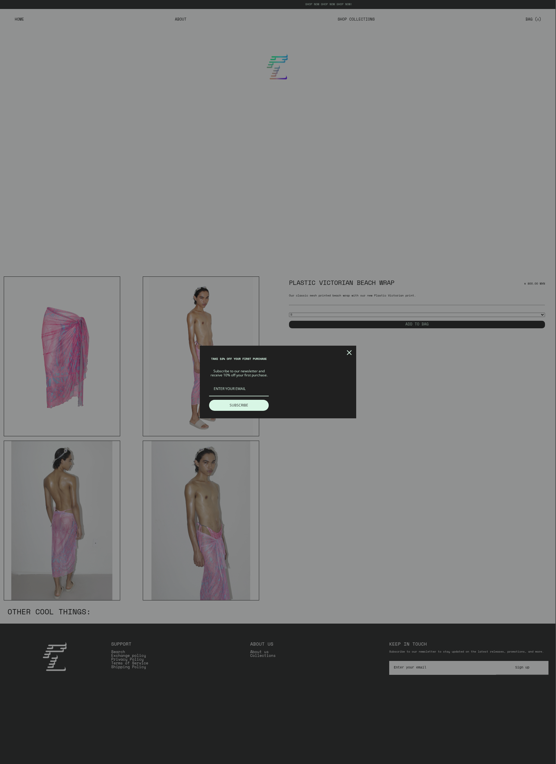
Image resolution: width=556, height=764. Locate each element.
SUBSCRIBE (239, 405)
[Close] (349, 353)
